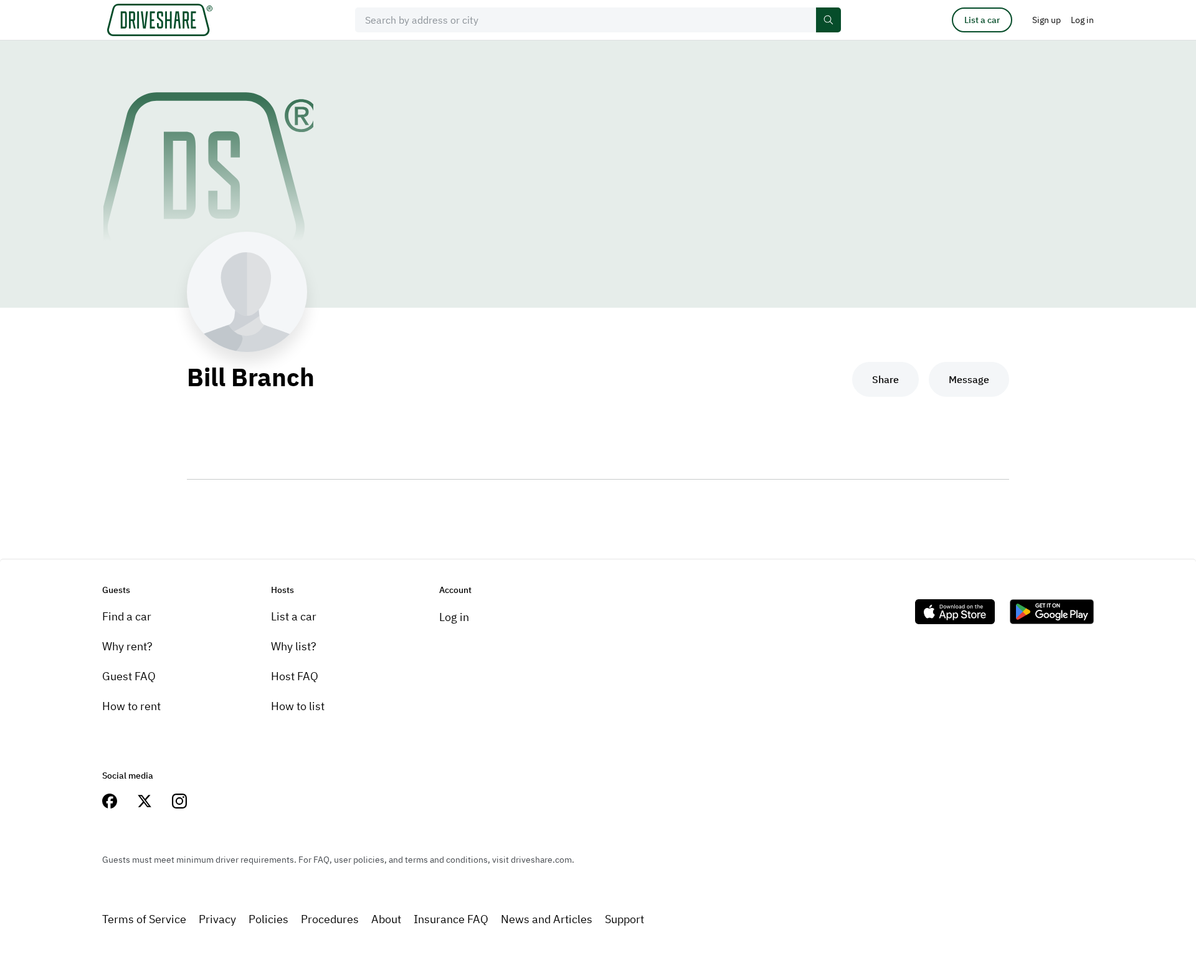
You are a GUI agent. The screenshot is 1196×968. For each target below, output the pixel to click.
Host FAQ (294, 676)
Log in (454, 617)
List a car (982, 20)
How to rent (131, 706)
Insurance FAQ (451, 919)
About (386, 919)
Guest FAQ (129, 676)
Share (885, 379)
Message (969, 379)
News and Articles (546, 919)
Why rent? (127, 646)
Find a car (126, 616)
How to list (298, 706)
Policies (268, 919)
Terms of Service (144, 919)
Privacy (217, 919)
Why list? (293, 646)
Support (624, 919)
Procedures (330, 919)
